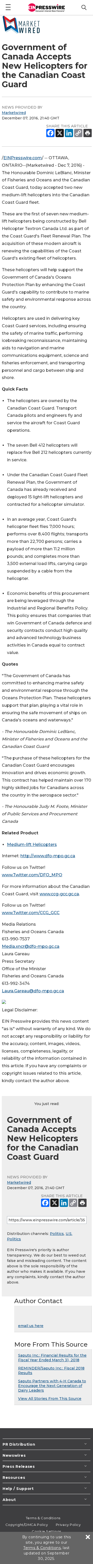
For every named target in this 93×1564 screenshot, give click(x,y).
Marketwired (14, 112)
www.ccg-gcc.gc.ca (59, 893)
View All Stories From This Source (49, 1398)
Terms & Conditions (43, 1518)
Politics (57, 1233)
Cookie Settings (46, 1531)
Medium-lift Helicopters (32, 844)
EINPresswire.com (22, 157)
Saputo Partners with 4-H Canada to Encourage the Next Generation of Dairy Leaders (52, 1386)
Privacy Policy (68, 1525)
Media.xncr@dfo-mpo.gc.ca (30, 946)
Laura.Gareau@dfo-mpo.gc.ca (33, 990)
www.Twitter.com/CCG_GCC (31, 912)
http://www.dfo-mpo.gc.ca (47, 855)
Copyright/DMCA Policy (26, 1525)
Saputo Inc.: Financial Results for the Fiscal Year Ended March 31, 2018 (52, 1357)
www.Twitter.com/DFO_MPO (32, 874)
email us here (30, 1325)
